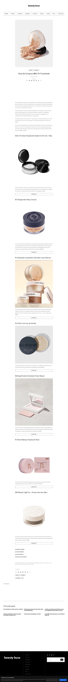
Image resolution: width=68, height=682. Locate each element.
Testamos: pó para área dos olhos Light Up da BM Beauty (33, 610)
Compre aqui (33, 194)
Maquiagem (36, 70)
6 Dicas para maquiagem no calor (32, 614)
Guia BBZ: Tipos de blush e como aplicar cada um (55, 614)
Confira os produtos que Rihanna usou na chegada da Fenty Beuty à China (54, 610)
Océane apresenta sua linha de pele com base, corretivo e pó (12, 614)
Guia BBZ (30, 70)
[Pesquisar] (61, 660)
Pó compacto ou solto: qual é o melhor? (13, 609)
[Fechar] (67, 677)
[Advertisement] (34, 93)
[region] (34, 679)
